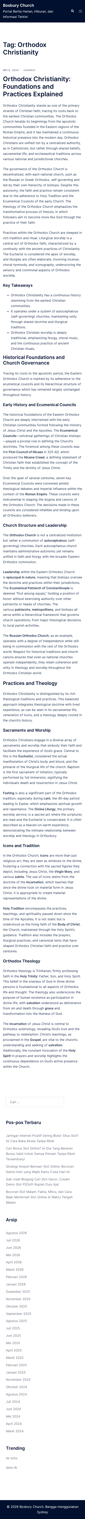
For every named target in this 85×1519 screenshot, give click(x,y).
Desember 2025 (18, 1292)
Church (29, 70)
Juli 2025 (13, 1328)
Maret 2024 (15, 1431)
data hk (11, 1467)
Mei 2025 (13, 1343)
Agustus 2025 (16, 1321)
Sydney (42, 1512)
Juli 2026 (13, 1240)
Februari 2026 (16, 1277)
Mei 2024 (13, 1416)
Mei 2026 (13, 1255)
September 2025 (18, 1314)
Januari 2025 (16, 1372)
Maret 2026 (15, 1269)
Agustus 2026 (16, 1233)
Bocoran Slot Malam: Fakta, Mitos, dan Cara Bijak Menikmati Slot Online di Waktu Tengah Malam (39, 1197)
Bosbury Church (18, 5)
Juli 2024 (13, 1402)
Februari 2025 (16, 1365)
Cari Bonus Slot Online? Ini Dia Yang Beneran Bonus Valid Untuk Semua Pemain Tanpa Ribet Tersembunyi (40, 1153)
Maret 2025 (15, 1358)
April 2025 (14, 1350)
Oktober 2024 (16, 1387)
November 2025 (18, 1299)
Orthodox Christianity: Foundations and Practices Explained (37, 86)
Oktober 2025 (16, 1306)
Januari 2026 (16, 1284)
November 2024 (18, 1380)
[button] (72, 11)
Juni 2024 (13, 1409)
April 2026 (14, 1262)
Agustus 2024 (16, 1394)
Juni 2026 (13, 1248)
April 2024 (14, 1424)
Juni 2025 (13, 1336)
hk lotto (12, 1458)
